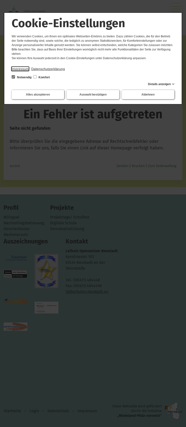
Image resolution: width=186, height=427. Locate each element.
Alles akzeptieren (38, 94)
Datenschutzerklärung (48, 69)
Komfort (44, 77)
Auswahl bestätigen (93, 94)
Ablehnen (148, 94)
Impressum (20, 69)
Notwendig (24, 77)
